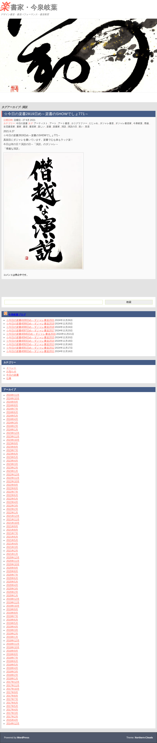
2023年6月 (12, 453)
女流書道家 (9, 126)
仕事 (8, 378)
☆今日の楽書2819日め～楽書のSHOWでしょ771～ (48, 114)
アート (52, 123)
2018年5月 (12, 664)
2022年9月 (12, 484)
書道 (25, 126)
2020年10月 (12, 564)
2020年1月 (12, 595)
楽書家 (56, 126)
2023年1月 (12, 471)
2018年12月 (12, 640)
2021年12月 (12, 516)
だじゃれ (93, 123)
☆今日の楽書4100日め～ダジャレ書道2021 (30, 320)
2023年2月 (12, 467)
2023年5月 (12, 457)
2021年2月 (12, 550)
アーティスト (41, 123)
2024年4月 (12, 419)
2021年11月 (12, 519)
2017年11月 (12, 685)
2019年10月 (12, 606)
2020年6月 (12, 578)
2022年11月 (12, 478)
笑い (81, 126)
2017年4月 (12, 709)
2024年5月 (12, 415)
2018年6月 (12, 661)
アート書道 (64, 123)
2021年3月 (12, 547)
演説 (63, 126)
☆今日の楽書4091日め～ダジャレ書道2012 (30, 347)
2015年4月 (12, 720)
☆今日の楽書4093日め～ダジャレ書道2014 (30, 340)
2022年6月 (12, 495)
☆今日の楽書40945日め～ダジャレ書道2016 (31, 334)
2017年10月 (12, 688)
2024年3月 (12, 422)
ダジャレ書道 (107, 123)
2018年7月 (12, 657)
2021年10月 (12, 523)
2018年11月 (12, 644)
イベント (11, 368)
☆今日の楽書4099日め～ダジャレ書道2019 (30, 323)
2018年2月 (12, 675)
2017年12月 (12, 682)
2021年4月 (12, 543)
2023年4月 (12, 460)
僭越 (146, 123)
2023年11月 (12, 436)
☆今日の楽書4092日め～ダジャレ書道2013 (30, 344)
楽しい (41, 126)
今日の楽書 (22, 123)
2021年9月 (12, 526)
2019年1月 (12, 637)
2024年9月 (12, 402)
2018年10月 (12, 647)
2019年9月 (12, 609)
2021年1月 (12, 554)
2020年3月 (12, 588)
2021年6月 (12, 536)
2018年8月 (12, 654)
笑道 (87, 126)
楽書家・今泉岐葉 (28, 6)
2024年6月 (12, 412)
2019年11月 (12, 602)
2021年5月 (12, 540)
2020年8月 (12, 571)
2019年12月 (12, 599)
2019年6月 (12, 619)
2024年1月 (12, 429)
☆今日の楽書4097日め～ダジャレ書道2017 (30, 330)
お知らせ (11, 371)
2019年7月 (12, 616)
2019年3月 (12, 630)
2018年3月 (12, 671)
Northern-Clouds (144, 737)
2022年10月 (12, 481)
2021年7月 (12, 533)
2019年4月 (12, 626)
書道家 (32, 126)
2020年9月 (12, 567)
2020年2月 (12, 592)
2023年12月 (12, 433)
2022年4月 (12, 502)
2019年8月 (12, 612)
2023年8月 (12, 446)
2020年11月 (12, 561)
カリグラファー (79, 123)
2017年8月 (12, 695)
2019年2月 (12, 633)
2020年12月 (12, 557)
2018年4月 (12, 668)
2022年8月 (12, 488)
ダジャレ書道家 (123, 123)
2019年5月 (12, 623)
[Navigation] (3, 97)
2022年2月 (12, 509)
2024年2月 (12, 426)
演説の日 (72, 126)
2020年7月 (12, 574)
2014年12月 (12, 723)
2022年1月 (12, 512)
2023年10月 (12, 440)
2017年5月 (12, 706)
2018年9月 (12, 650)
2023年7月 (12, 450)
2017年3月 (12, 713)
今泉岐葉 (137, 123)
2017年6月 (12, 702)
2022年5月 (12, 498)
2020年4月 (12, 585)
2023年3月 (12, 464)
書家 (19, 126)
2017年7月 (12, 699)
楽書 (49, 126)
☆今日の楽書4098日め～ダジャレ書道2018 (30, 327)
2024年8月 (12, 405)
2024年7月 (12, 408)
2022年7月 (12, 491)
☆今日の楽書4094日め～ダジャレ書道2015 (30, 337)
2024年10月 (12, 398)
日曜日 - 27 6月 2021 (24, 120)
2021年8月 (12, 529)
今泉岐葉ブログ (17, 314)
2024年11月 (12, 395)
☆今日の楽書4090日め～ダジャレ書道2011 (30, 351)
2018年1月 (12, 678)
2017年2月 (12, 716)
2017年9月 (12, 692)
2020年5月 (12, 581)
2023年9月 (12, 443)
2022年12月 (12, 474)
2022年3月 (12, 505)
